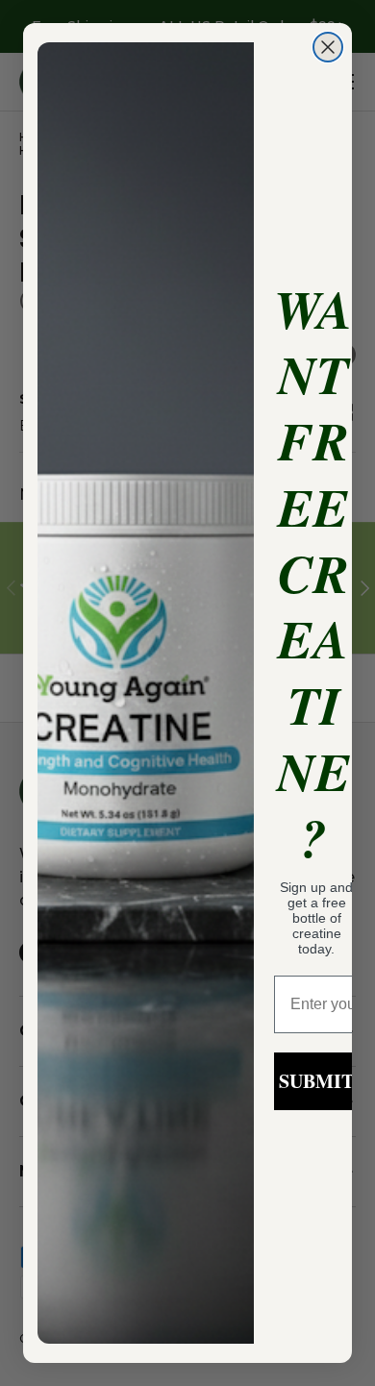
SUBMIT (316, 1081)
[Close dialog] (327, 47)
